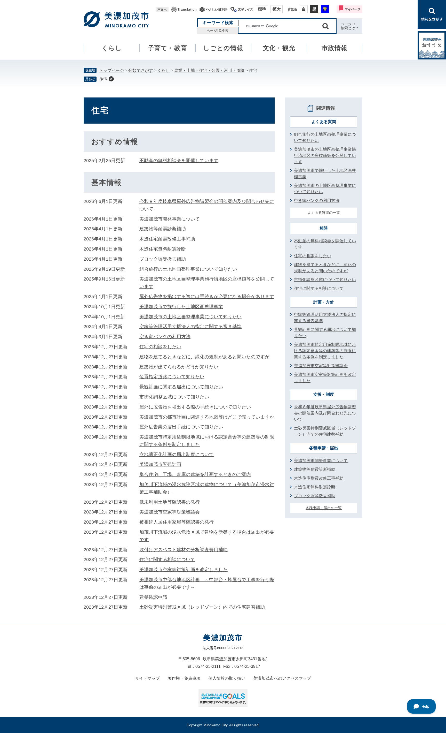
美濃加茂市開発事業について (169, 219)
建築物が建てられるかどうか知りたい (178, 366)
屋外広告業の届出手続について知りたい (181, 426)
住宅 (103, 79)
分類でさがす (140, 70)
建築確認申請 (153, 597)
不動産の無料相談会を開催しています (178, 160)
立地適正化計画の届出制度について (176, 454)
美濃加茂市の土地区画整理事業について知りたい (190, 316)
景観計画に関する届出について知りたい (181, 386)
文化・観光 (279, 47)
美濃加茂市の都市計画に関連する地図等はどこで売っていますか (206, 417)
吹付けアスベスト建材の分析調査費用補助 (183, 549)
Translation (187, 9)
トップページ (111, 70)
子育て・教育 (167, 47)
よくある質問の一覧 (323, 212)
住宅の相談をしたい (160, 346)
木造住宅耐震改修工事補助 (167, 238)
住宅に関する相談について (167, 559)
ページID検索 (217, 31)
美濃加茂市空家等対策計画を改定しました (183, 569)
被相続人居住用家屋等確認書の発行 (176, 522)
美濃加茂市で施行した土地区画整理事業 (181, 306)
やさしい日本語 (216, 9)
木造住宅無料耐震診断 (162, 249)
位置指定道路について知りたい (171, 376)
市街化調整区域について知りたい (174, 396)
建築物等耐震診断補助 (162, 228)
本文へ (162, 9)
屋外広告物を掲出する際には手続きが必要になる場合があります (206, 296)
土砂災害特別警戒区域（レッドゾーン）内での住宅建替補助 (202, 607)
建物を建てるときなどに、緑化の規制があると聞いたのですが (204, 356)
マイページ (352, 9)
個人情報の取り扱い (226, 678)
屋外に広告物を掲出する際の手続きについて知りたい (195, 407)
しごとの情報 (223, 47)
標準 (262, 9)
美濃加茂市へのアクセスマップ (282, 678)
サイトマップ (147, 678)
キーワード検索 (218, 22)
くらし (112, 47)
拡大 (277, 9)
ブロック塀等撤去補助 (162, 259)
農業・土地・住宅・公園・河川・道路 (209, 70)
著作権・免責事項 (184, 678)
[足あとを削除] (111, 78)
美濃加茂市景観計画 (160, 464)
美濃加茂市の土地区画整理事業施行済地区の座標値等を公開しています (325, 155)
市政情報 (335, 47)
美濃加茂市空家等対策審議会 (169, 512)
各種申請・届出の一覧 (324, 508)
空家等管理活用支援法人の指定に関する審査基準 (190, 326)
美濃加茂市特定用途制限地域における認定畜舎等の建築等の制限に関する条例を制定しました (325, 350)
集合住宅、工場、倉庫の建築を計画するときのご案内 (195, 474)
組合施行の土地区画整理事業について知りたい (188, 269)
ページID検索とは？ (350, 26)
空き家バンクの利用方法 (164, 336)
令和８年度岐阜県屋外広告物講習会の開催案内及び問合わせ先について (325, 413)
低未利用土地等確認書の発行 (169, 502)
